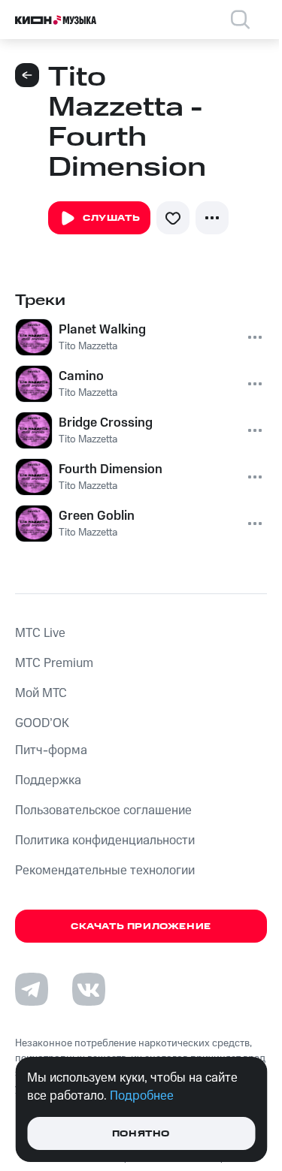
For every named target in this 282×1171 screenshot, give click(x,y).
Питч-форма (51, 750)
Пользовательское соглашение (103, 810)
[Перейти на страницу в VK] (88, 989)
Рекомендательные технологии (105, 871)
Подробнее (142, 1096)
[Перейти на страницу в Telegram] (31, 989)
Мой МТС (41, 693)
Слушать (111, 218)
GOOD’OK (42, 723)
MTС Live (40, 633)
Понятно (141, 1133)
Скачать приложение (141, 926)
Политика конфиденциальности (105, 840)
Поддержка (48, 780)
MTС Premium (54, 663)
